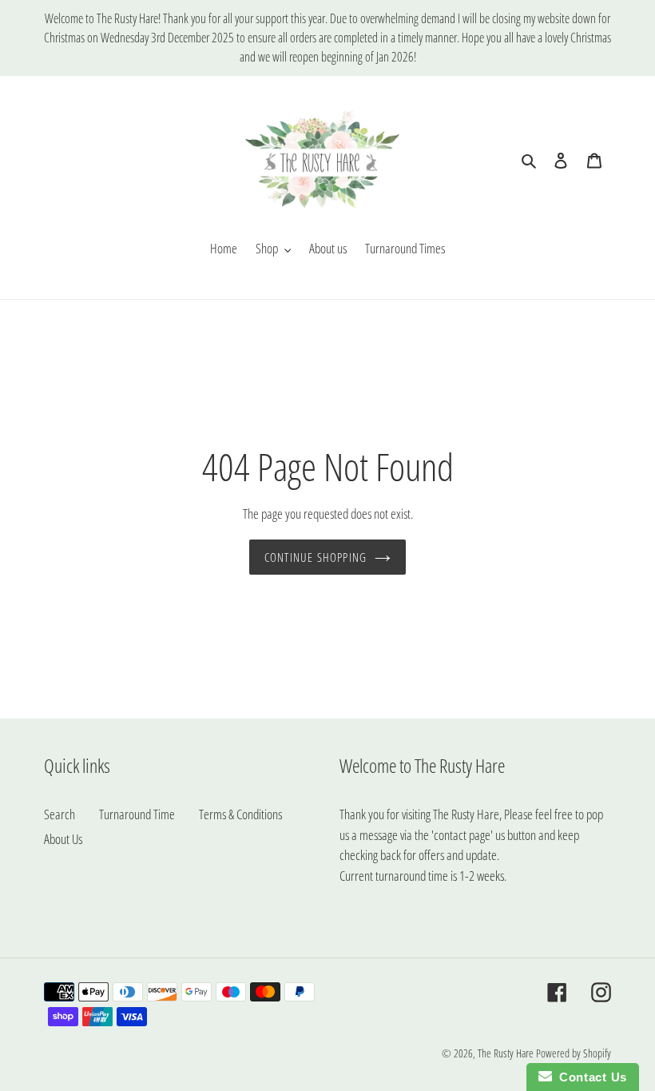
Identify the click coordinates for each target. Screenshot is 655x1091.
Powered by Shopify (573, 1053)
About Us (63, 839)
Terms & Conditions (240, 814)
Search (59, 814)
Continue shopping (315, 557)
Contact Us (589, 1077)
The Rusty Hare (506, 1053)
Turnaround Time (137, 814)
